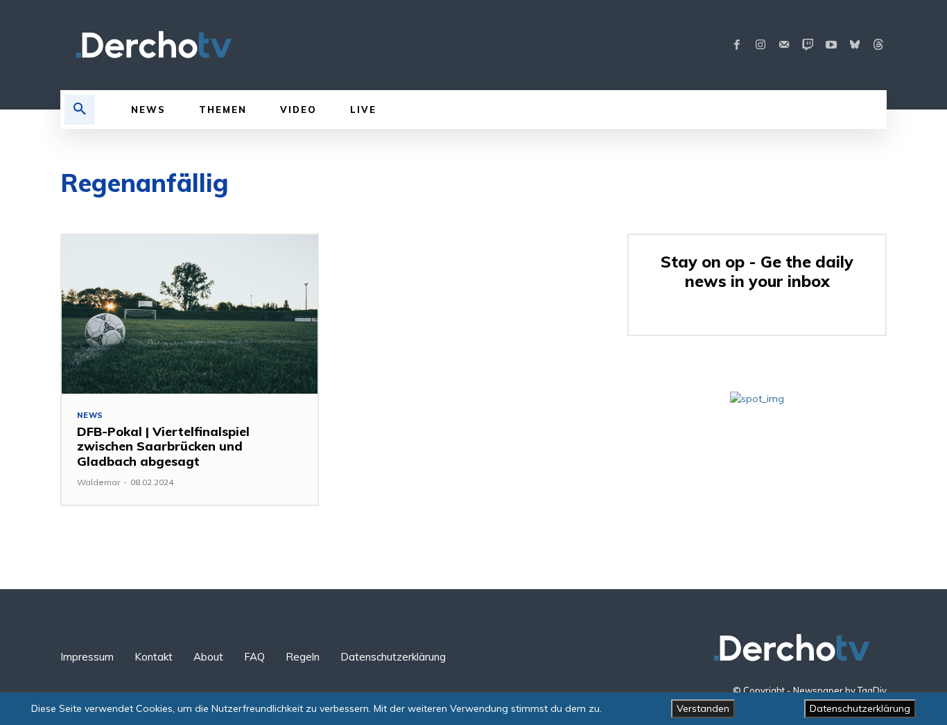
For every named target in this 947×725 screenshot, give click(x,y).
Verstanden (703, 708)
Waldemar (98, 482)
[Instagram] (760, 45)
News (90, 415)
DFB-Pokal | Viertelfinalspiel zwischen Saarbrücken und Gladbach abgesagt (163, 446)
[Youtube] (831, 45)
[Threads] (878, 45)
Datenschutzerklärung (860, 708)
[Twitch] (807, 45)
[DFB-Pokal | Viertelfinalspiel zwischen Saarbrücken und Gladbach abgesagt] (190, 314)
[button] (79, 109)
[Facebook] (737, 45)
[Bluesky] (854, 45)
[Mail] (784, 45)
